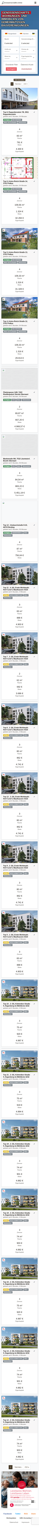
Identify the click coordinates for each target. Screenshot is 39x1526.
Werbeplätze (11, 1518)
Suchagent (11, 69)
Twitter (18, 1514)
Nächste (18, 84)
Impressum (25, 1522)
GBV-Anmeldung (26, 1518)
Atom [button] (33, 1514)
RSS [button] (26, 1514)
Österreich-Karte (27, 65)
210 (26, 84)
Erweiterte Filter (12, 65)
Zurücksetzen (26, 69)
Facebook (7, 1514)
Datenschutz (14, 1522)
